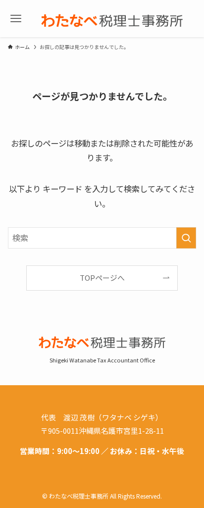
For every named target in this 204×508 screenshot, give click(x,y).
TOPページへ (102, 277)
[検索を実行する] (186, 238)
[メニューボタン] (16, 19)
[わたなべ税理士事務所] (112, 19)
